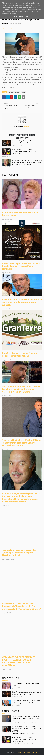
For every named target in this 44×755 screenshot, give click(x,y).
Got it (28, 17)
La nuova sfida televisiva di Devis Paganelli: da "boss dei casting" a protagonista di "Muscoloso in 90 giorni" (21, 606)
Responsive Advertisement (12, 29)
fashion (11, 92)
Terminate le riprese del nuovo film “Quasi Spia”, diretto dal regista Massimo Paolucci (19, 552)
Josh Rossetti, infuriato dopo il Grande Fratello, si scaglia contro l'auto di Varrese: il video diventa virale (21, 389)
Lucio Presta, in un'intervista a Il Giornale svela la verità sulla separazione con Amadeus (22, 302)
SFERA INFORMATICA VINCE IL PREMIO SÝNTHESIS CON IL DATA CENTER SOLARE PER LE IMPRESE (26, 729)
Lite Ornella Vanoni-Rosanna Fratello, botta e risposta (20, 213)
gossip (17, 92)
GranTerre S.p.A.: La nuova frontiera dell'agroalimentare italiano (19, 354)
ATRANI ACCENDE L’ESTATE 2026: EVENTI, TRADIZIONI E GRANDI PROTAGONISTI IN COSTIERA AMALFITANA (25, 151)
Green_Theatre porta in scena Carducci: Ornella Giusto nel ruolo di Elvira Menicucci (26, 142)
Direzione (5, 23)
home (23, 92)
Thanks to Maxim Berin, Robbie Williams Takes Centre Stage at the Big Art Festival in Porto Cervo (21, 443)
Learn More (18, 17)
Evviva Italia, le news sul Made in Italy (27, 752)
